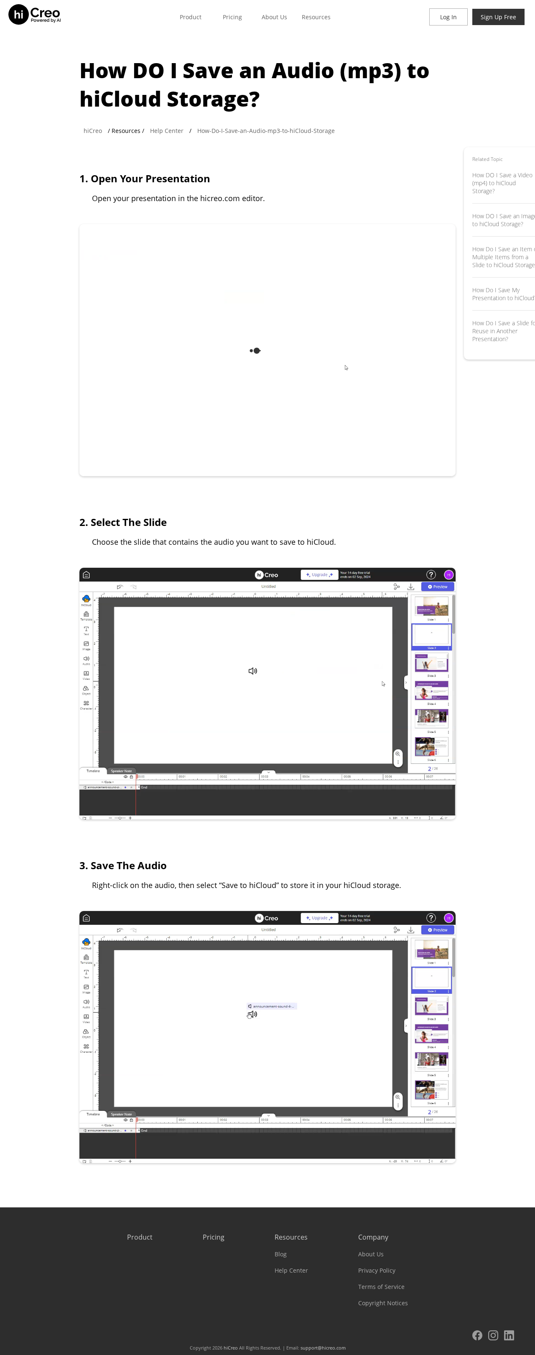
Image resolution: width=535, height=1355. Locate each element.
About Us (274, 17)
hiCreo (93, 131)
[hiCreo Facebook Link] (479, 1336)
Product (190, 17)
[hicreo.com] (43, 16)
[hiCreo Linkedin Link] (511, 1336)
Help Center (166, 131)
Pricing (232, 17)
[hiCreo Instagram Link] (495, 1336)
